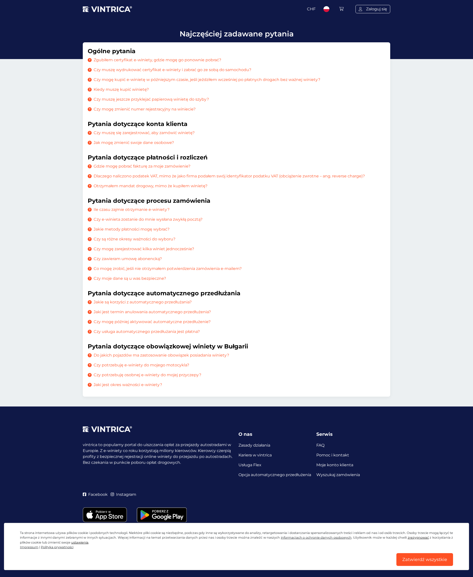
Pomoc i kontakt (332, 455)
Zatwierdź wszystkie (424, 559)
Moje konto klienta (334, 465)
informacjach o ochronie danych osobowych (316, 537)
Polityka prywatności (57, 547)
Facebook (98, 494)
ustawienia (79, 542)
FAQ (320, 445)
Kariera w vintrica (255, 455)
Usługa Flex (249, 465)
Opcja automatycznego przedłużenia (274, 474)
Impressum (29, 547)
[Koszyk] (341, 9)
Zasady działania (254, 445)
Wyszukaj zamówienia (338, 474)
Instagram (126, 494)
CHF (311, 9)
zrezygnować (418, 537)
